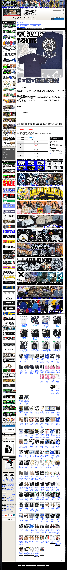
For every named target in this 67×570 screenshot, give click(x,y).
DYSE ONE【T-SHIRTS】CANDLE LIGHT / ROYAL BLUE (42, 520)
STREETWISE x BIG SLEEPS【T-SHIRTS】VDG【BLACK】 (47, 489)
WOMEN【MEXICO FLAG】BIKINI (31, 541)
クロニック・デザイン (7, 404)
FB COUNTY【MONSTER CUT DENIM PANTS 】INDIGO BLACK (58, 413)
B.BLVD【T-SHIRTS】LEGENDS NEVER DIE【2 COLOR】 (47, 499)
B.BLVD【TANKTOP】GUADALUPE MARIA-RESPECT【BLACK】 (46, 350)
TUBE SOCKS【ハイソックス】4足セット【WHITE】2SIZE (8, 502)
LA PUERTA (5, 151)
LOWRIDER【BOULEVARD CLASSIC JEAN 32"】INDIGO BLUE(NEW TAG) (26, 402)
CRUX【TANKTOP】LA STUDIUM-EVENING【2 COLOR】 (47, 446)
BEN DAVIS (5, 198)
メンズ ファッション (6, 28)
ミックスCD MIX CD (6, 116)
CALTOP (4, 208)
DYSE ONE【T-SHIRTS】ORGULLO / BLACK (26, 435)
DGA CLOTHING (6, 223)
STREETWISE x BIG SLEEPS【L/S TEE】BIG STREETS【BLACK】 (21, 499)
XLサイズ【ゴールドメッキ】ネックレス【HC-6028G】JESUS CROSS (31, 467)
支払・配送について (17, 18)
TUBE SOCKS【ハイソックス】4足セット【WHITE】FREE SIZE (37, 554)
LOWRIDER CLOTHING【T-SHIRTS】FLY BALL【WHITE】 (57, 392)
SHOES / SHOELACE (6, 62)
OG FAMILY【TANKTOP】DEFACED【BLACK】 (58, 456)
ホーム (7, 18)
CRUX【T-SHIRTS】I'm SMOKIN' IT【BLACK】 (21, 553)
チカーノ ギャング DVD (7, 129)
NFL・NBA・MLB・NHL (7, 421)
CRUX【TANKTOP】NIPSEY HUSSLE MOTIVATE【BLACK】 (52, 446)
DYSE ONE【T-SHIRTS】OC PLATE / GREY (31, 359)
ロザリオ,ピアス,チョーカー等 (8, 92)
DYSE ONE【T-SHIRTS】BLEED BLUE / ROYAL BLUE (58, 423)
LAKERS (4, 269)
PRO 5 (4, 295)
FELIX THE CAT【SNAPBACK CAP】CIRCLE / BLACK (23, 350)
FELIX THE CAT (6, 249)
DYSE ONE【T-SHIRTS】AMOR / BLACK (37, 360)
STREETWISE (5, 347)
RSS (8, 519)
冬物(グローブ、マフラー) (7, 74)
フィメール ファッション (7, 34)
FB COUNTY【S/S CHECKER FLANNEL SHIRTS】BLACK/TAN (26, 489)
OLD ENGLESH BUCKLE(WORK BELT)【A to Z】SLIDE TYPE (42, 446)
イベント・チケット (6, 145)
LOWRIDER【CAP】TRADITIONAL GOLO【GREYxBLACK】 (42, 436)
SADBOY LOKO (6, 320)
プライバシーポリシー (41, 565)
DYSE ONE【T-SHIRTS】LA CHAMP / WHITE (52, 541)
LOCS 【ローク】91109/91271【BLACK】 (31, 445)
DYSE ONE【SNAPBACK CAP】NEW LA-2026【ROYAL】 (31, 531)
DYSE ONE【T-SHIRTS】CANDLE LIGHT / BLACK (37, 520)
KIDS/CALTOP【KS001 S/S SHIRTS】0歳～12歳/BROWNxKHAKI (26, 520)
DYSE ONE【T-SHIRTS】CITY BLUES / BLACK (58, 520)
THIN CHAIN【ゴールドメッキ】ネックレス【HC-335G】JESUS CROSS (47, 467)
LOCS (4, 274)
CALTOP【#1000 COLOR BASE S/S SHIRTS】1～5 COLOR (8, 485)
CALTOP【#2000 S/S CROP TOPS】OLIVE (52, 508)
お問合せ (35, 18)
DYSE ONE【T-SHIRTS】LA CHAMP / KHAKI (52, 423)
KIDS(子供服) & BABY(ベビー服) (9, 39)
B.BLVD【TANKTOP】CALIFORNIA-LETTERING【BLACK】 (57, 350)
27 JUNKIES (5, 357)
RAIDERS (4, 310)
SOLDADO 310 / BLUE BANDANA (21, 412)
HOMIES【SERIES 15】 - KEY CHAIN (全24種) (47, 476)
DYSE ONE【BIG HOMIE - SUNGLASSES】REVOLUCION (26, 530)
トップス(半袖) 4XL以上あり (35, 24)
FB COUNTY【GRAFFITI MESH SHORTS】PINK (47, 381)
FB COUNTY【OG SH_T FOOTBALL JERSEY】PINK (57, 371)
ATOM (10, 519)
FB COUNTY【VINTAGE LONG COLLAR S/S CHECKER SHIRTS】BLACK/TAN (21, 477)
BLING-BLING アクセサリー (8, 86)
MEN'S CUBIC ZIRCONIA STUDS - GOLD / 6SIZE (47, 412)
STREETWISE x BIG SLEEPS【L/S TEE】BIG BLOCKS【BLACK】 (26, 499)
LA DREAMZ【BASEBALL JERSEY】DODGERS (32, 456)
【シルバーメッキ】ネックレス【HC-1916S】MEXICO (42, 467)
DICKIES (4, 228)
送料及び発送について (7, 156)
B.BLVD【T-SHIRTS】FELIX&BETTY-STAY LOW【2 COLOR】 (42, 499)
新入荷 (4, 167)
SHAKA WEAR (5, 325)
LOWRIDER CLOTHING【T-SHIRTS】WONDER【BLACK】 (21, 402)
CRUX (4, 218)
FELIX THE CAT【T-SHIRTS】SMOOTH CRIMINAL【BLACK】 (45, 338)
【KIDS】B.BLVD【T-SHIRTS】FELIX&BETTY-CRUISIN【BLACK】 (31, 510)
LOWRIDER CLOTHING (7, 279)
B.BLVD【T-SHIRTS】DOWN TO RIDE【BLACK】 (52, 499)
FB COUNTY (5, 244)
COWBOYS (5, 213)
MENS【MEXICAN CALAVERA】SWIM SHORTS (42, 553)
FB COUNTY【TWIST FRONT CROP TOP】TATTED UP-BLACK (26, 424)
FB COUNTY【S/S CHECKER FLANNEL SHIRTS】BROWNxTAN (21, 424)
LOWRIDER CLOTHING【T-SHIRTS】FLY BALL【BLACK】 (52, 392)
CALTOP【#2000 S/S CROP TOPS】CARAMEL (47, 508)
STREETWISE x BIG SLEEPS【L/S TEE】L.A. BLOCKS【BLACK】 (31, 499)
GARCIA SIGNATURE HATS (8, 254)
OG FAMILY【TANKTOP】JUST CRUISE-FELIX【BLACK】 (26, 467)
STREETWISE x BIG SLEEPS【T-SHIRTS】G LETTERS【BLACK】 (31, 489)
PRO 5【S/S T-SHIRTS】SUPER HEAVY (5, 480)
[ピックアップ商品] (41, 314)
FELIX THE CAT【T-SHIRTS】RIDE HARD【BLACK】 (35, 338)
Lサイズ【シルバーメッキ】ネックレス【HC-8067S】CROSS (31, 553)
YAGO (4, 362)
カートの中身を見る (8, 425)
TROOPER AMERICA (6, 352)
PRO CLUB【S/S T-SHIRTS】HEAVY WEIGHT (11, 480)
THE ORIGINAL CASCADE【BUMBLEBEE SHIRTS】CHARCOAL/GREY (47, 531)
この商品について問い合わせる (56, 145)
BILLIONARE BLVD (6, 203)
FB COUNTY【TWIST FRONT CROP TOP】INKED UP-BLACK (37, 424)
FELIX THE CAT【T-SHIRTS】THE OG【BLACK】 (23, 337)
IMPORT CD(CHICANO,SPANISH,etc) (8, 110)
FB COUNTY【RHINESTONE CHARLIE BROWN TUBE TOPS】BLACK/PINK (21, 542)
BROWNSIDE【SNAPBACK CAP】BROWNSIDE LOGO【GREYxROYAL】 (46, 325)
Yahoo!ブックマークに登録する (56, 151)
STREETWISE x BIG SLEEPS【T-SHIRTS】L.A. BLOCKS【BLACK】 (42, 489)
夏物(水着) (5, 68)
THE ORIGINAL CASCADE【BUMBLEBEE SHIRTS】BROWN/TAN (36, 531)
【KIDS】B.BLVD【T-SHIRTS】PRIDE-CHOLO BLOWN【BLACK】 (37, 510)
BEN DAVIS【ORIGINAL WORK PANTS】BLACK (37, 446)
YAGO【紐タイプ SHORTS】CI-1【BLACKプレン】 (21, 488)
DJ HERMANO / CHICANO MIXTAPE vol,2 (58, 466)
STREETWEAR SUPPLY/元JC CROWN (8, 341)
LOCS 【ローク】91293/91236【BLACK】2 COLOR (37, 412)
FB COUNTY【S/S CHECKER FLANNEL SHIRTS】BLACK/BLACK (8, 489)
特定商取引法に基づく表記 (31, 565)
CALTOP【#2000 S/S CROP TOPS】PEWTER (58, 508)
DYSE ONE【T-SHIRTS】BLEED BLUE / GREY (21, 435)
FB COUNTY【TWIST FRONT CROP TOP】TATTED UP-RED (31, 424)
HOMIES (4, 259)
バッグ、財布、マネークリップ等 (9, 80)
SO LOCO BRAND (6, 330)
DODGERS (5, 233)
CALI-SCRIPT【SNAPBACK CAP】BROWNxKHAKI (21, 446)
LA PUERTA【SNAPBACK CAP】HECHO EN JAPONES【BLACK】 (42, 477)
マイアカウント (61, 13)
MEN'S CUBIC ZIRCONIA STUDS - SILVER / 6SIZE (52, 412)
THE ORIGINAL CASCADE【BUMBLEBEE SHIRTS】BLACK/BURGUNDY (52, 531)
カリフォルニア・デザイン (7, 367)
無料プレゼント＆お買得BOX (8, 140)
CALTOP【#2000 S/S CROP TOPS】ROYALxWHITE (42, 508)
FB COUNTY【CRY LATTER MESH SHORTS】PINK (42, 381)
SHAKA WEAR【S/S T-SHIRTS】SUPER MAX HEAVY (9, 469)
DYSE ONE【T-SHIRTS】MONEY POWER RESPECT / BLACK (42, 360)
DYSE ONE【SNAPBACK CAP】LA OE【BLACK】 (52, 360)
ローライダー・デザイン (7, 394)
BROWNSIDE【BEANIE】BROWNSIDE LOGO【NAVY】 (35, 324)
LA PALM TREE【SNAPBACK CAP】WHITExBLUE (26, 446)
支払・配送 (23, 565)
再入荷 (4, 173)
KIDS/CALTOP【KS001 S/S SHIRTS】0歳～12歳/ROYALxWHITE (21, 520)
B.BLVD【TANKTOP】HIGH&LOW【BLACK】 (26, 508)
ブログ (27, 18)
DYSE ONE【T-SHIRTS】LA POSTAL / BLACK (52, 520)
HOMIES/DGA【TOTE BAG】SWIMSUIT (47, 456)
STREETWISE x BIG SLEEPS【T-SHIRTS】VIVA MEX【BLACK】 (37, 489)
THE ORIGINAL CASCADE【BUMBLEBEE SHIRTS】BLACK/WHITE (42, 531)
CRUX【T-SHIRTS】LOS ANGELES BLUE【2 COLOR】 (58, 446)
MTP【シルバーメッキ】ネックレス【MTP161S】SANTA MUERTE (36, 467)
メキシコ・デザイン (6, 372)
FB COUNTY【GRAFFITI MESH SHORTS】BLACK (37, 371)
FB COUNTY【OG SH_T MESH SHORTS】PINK (52, 381)
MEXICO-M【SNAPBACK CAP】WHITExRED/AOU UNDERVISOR (47, 436)
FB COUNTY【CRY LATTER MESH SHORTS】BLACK (31, 371)
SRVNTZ (4, 335)
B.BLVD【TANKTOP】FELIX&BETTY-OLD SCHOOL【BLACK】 (34, 350)
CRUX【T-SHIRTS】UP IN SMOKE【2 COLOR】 (21, 456)
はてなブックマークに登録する (56, 153)
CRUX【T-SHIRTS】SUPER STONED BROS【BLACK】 (26, 456)
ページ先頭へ (59, 560)
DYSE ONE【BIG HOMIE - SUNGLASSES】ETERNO (21, 530)
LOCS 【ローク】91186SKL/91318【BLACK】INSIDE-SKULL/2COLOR (42, 457)
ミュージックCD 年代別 (7, 193)
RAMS (4, 315)
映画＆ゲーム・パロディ (7, 416)
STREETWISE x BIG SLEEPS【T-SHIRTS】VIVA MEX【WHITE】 (57, 489)
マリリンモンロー (6, 387)
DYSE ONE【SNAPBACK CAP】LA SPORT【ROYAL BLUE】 (47, 360)
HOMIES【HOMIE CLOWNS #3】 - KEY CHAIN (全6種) (58, 477)
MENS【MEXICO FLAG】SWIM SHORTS (47, 541)
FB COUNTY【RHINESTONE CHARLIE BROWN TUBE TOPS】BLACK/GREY (57, 531)
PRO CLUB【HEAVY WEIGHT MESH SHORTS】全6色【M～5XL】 (8, 494)
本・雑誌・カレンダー (7, 135)
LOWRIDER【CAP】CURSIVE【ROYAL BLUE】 (52, 457)
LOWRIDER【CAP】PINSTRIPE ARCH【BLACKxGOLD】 (36, 436)
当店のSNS (5, 157)
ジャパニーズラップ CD (7, 122)
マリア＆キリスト (6, 382)
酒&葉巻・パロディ (6, 410)
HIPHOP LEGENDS (6, 399)
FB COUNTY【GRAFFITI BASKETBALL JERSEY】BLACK (21, 371)
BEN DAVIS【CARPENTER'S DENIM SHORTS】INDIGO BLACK (26, 413)
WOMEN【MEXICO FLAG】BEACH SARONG (42, 541)
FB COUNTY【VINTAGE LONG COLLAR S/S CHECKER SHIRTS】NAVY (26, 477)
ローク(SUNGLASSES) (7, 51)
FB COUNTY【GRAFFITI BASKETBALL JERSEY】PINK (52, 371)
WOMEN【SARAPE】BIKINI (37, 541)
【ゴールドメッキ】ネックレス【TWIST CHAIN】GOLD (42, 412)
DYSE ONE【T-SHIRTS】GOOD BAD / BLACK (47, 520)
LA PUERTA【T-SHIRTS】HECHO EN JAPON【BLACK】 (31, 436)
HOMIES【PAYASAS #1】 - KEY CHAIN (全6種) (52, 476)
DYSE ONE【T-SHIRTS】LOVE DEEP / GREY (31, 519)
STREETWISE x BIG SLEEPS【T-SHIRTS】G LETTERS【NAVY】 (52, 489)
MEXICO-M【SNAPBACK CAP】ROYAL (52, 435)
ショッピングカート (57, 18)
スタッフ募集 (5, 154)
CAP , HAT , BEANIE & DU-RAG (8, 45)
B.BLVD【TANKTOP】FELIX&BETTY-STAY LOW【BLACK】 (21, 509)
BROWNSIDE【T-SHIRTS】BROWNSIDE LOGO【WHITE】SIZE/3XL (23, 325)
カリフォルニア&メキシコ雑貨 (8, 97)
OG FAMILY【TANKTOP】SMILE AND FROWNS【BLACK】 (21, 467)
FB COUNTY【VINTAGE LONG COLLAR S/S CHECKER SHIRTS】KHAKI (31, 477)
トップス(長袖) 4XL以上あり (35, 25)
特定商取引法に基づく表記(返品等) (57, 142)
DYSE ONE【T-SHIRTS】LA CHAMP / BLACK (47, 423)
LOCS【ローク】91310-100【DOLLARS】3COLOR (31, 412)
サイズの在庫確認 (54, 141)
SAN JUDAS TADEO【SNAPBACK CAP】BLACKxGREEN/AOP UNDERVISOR (57, 436)
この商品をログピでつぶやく (56, 150)
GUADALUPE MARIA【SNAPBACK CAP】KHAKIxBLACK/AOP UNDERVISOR (57, 542)
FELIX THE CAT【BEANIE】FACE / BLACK (57, 337)
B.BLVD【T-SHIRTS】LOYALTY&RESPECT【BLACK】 (57, 498)
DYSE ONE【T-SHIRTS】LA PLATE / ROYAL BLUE (26, 360)
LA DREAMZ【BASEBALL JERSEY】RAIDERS (37, 456)
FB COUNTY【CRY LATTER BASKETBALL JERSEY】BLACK (57, 360)
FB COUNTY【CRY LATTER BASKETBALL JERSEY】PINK (47, 371)
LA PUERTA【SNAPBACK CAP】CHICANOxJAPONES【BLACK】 (36, 477)
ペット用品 (5, 103)
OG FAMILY (5, 284)
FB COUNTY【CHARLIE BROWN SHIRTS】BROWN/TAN (7, 509)
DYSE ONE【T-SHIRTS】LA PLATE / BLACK (21, 360)
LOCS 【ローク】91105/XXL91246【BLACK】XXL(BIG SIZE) (26, 553)
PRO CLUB (5, 300)
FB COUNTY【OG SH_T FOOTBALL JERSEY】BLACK (26, 371)
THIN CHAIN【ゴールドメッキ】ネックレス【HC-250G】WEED (52, 467)
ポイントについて (6, 152)
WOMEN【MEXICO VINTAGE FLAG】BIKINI (26, 541)
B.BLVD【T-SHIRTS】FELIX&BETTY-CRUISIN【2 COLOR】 (36, 499)
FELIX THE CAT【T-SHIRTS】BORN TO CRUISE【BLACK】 (57, 325)
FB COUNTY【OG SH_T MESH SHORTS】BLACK (42, 371)
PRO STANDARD (6, 305)
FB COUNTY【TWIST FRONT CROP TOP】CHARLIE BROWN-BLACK (42, 425)
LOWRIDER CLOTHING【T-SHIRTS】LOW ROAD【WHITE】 (57, 381)
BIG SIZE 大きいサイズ (7, 178)
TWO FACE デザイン (6, 377)
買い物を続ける (53, 147)
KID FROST (5, 264)
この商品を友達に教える (55, 144)
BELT (4, 57)
